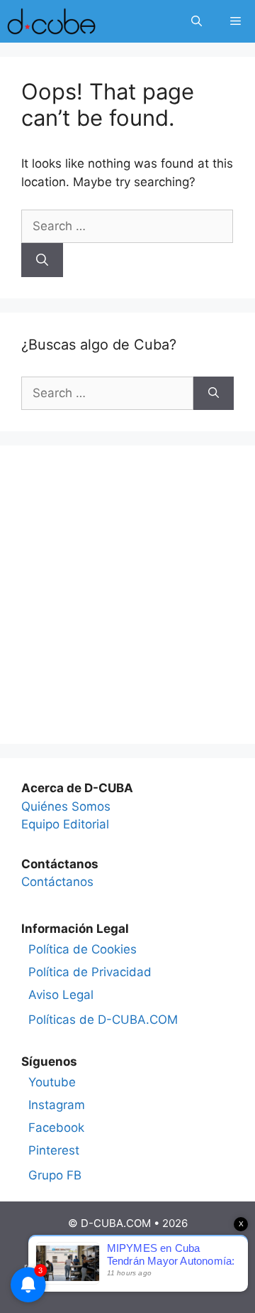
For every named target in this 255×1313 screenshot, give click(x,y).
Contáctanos (57, 882)
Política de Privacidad (90, 972)
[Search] (42, 260)
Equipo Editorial (65, 824)
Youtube (52, 1082)
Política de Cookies (82, 949)
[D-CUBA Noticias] (51, 21)
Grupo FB (54, 1175)
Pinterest (53, 1150)
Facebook (56, 1127)
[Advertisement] (127, 595)
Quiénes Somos (65, 806)
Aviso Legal (61, 994)
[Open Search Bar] (196, 21)
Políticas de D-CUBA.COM (103, 1019)
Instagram (56, 1105)
